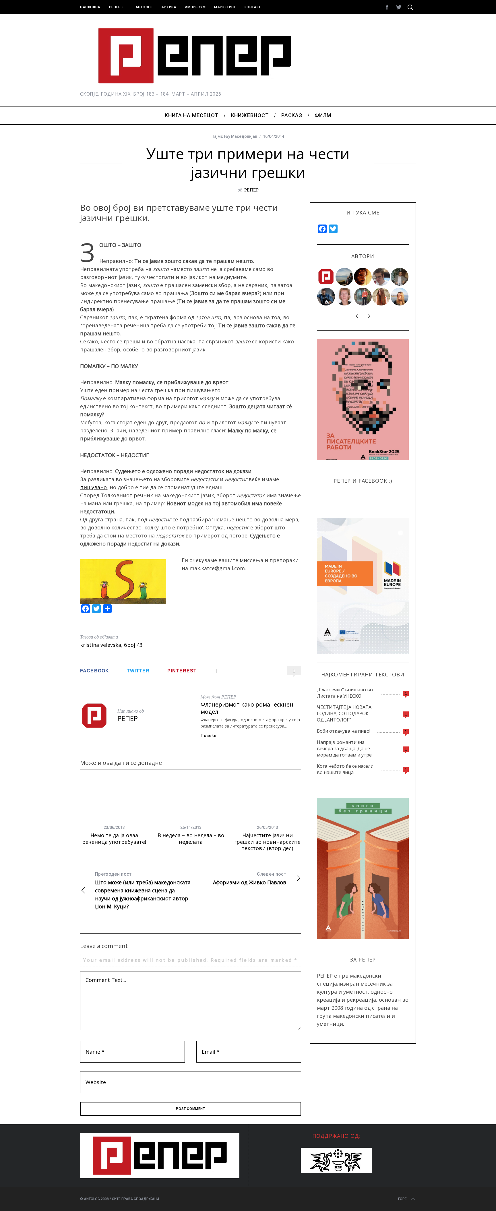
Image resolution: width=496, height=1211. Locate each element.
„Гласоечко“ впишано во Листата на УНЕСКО (345, 692)
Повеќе (208, 736)
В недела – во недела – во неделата (191, 838)
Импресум (195, 7)
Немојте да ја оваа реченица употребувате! (114, 838)
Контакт (253, 7)
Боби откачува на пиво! (343, 731)
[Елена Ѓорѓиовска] (400, 296)
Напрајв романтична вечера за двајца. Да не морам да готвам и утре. (345, 748)
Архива (169, 7)
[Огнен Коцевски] (400, 277)
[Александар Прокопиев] (326, 296)
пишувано (93, 487)
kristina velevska (100, 644)
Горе (402, 1199)
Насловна (90, 7)
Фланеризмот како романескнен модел (247, 708)
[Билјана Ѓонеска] (381, 296)
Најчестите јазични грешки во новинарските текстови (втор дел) (267, 842)
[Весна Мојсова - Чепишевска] (345, 277)
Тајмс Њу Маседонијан (234, 136)
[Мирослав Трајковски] (363, 296)
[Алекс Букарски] (381, 277)
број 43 (133, 644)
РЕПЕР (251, 190)
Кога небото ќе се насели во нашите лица (345, 769)
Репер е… (118, 7)
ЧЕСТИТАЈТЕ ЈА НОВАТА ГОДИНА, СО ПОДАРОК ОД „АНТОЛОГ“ (344, 713)
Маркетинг (225, 7)
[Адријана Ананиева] (345, 296)
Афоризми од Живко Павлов (249, 878)
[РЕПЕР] (326, 277)
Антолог (144, 7)
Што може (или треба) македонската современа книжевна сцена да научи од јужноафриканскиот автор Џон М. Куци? (143, 890)
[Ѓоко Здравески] (363, 277)
